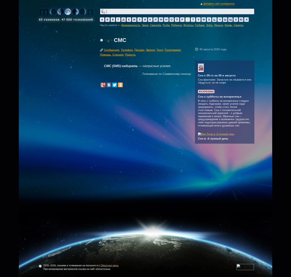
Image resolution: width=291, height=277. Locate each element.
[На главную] (101, 40)
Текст (159, 49)
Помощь (105, 54)
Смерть (238, 25)
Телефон (127, 49)
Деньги (218, 25)
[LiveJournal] (126, 85)
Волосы (188, 25)
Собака (199, 25)
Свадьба (155, 25)
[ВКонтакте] (109, 85)
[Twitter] (114, 85)
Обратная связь (110, 265)
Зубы (209, 25)
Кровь (228, 25)
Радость (130, 54)
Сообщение (111, 49)
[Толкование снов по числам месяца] (201, 71)
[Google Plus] (103, 85)
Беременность (130, 25)
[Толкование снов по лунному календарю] (216, 134)
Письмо (139, 49)
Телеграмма (173, 49)
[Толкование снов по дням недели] (206, 92)
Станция (118, 54)
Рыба (166, 25)
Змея (145, 25)
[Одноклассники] (120, 85)
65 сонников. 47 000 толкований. (66, 19)
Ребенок (176, 25)
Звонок (150, 49)
